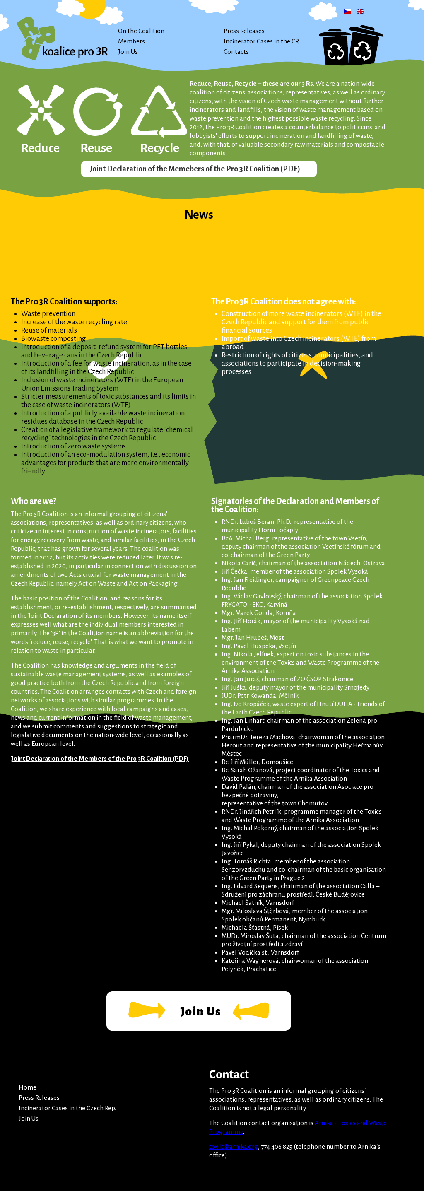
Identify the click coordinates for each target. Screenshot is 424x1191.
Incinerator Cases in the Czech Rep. (67, 1107)
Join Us (128, 51)
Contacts (236, 51)
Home (27, 1087)
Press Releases (244, 30)
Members (131, 41)
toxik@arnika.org (233, 1146)
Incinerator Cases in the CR (261, 41)
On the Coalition (141, 30)
